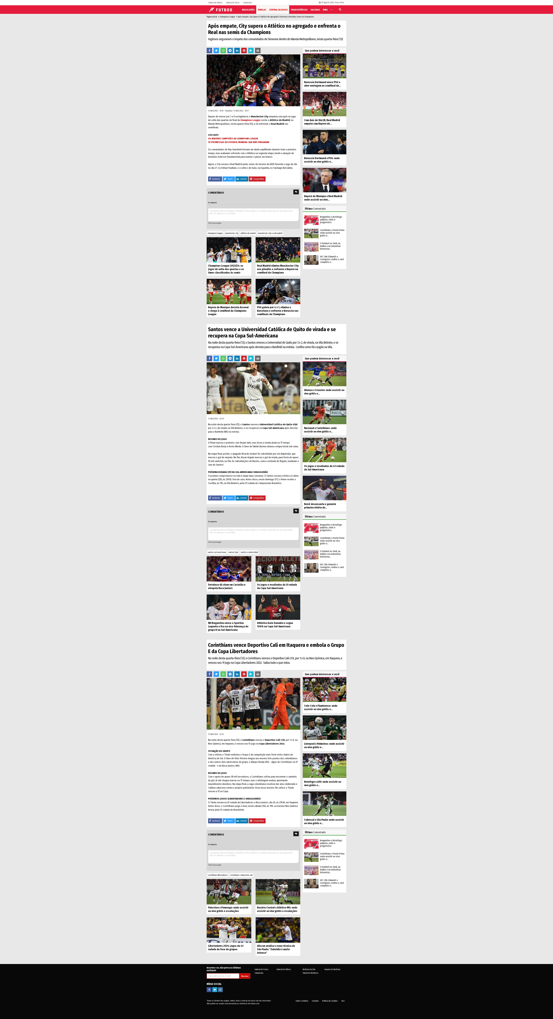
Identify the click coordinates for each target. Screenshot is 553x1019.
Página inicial (212, 17)
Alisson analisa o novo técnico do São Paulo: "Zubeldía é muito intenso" (276, 949)
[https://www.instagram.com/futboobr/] (220, 989)
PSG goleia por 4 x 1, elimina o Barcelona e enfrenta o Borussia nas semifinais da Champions (278, 311)
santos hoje (233, 552)
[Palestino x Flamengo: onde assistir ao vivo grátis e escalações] (229, 891)
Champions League (227, 17)
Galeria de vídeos (283, 969)
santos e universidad (249, 552)
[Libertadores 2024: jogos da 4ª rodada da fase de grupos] (229, 930)
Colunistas (259, 973)
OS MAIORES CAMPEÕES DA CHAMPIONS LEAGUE (233, 138)
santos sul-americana (217, 552)
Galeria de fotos (261, 969)
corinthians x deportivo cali (241, 875)
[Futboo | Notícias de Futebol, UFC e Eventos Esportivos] (221, 9)
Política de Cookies (330, 1001)
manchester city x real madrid (270, 233)
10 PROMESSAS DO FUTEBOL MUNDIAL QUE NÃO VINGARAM (238, 142)
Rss (343, 1001)
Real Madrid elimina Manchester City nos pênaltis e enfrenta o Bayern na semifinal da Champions (278, 269)
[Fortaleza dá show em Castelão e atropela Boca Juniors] (229, 568)
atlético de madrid (248, 233)
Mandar (245, 976)
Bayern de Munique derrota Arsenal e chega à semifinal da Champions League (228, 311)
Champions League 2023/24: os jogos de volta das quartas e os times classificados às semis (226, 269)
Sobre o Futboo (302, 1001)
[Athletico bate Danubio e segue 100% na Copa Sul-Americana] (278, 607)
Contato (315, 1001)
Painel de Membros (310, 973)
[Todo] (331, 9)
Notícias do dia (309, 969)
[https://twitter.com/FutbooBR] (214, 989)
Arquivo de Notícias (332, 969)
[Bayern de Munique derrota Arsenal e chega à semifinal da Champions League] (229, 291)
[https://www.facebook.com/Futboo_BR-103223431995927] (209, 989)
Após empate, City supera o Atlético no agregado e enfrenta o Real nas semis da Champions (276, 17)
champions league (215, 233)
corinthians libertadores (218, 875)
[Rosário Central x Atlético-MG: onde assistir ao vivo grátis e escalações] (278, 891)
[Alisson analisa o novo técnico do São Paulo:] (278, 930)
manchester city (231, 233)
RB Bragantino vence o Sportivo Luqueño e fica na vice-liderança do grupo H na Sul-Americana (228, 626)
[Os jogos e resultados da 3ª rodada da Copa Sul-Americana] (278, 568)
